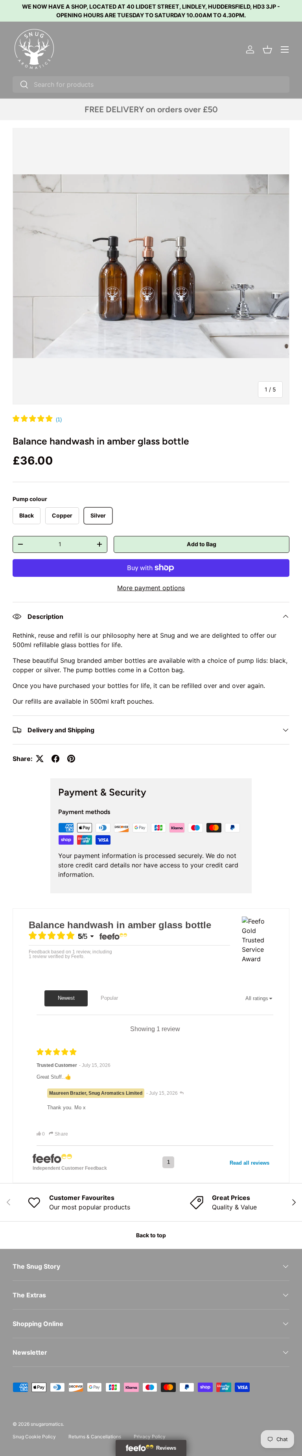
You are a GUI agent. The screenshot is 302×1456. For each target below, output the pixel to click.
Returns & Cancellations (94, 1437)
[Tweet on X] (40, 758)
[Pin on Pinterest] (71, 758)
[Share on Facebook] (55, 758)
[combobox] (151, 84)
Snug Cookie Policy (34, 1437)
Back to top (151, 1235)
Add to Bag (201, 544)
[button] (267, 49)
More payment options (151, 588)
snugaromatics (47, 1424)
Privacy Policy (150, 1437)
